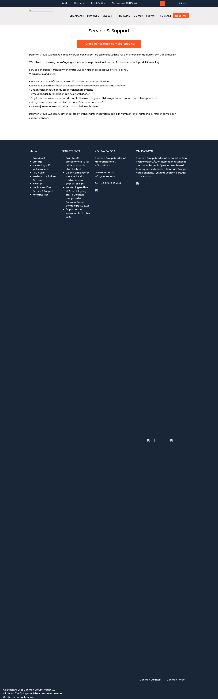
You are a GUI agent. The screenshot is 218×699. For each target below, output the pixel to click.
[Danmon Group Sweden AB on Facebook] (151, 3)
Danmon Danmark (150, 679)
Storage (37, 161)
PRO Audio (39, 172)
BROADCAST (77, 15)
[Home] (41, 15)
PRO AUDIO (124, 15)
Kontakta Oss (41, 194)
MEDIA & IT (109, 15)
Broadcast (39, 158)
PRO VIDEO (93, 15)
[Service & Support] (162, 3)
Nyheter (65, 3)
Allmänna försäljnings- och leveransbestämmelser (32, 693)
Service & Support (43, 191)
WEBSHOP (180, 15)
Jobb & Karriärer (98, 3)
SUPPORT (151, 15)
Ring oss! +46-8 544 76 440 (125, 3)
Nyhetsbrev (79, 3)
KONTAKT (165, 15)
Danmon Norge (176, 679)
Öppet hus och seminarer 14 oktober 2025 (78, 213)
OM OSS (138, 15)
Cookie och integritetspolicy (19, 697)
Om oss (37, 180)
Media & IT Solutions (44, 176)
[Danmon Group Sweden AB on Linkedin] (157, 3)
